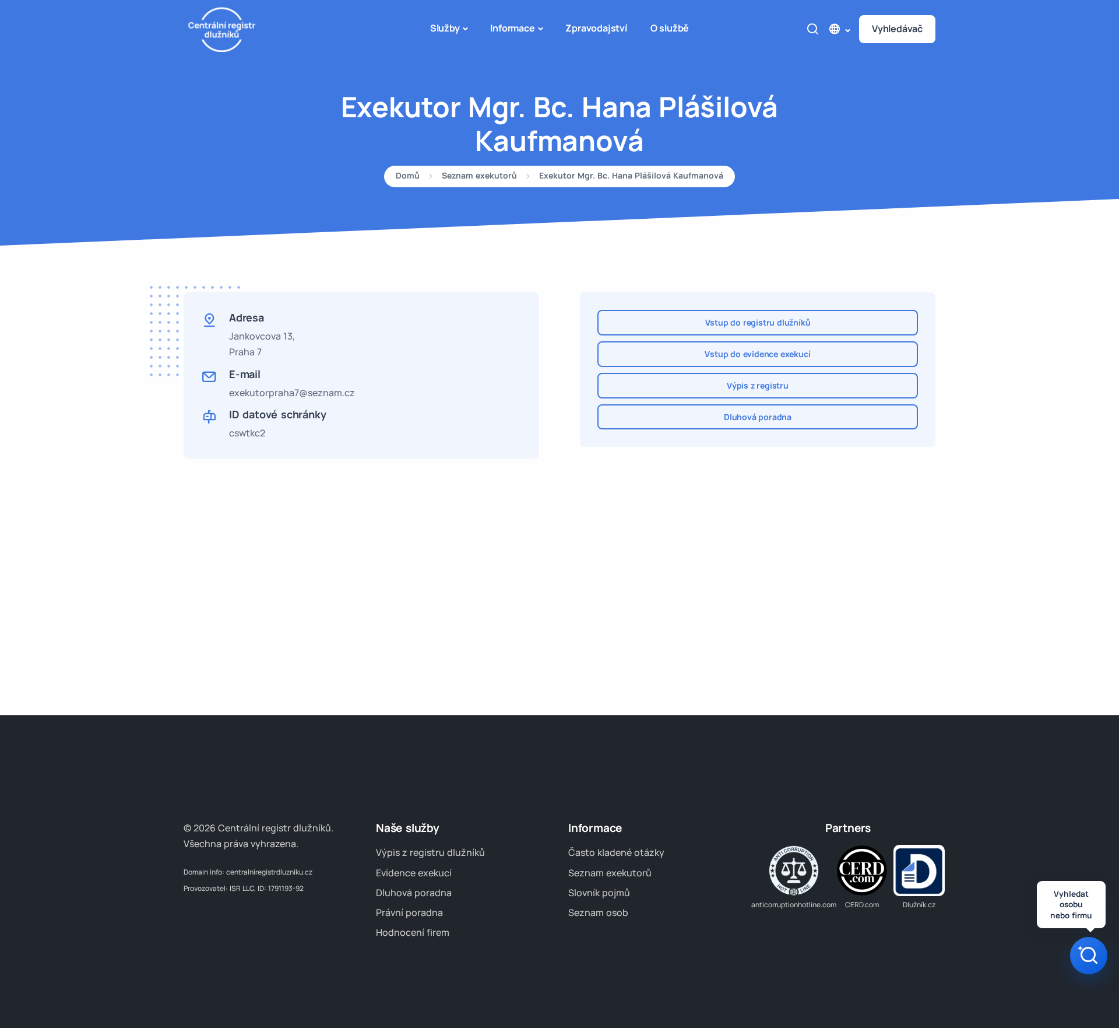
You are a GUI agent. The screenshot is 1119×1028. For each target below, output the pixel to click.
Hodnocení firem (412, 932)
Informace (512, 28)
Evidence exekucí (414, 872)
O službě (669, 28)
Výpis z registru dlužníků (430, 852)
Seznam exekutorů (479, 176)
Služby (445, 28)
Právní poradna (409, 912)
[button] (839, 29)
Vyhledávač (897, 28)
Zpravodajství (596, 28)
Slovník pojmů (599, 892)
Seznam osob (598, 912)
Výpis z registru (758, 385)
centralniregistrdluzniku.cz (269, 872)
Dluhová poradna (757, 416)
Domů (408, 176)
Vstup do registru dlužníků (758, 322)
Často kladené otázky (616, 852)
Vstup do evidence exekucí (757, 353)
